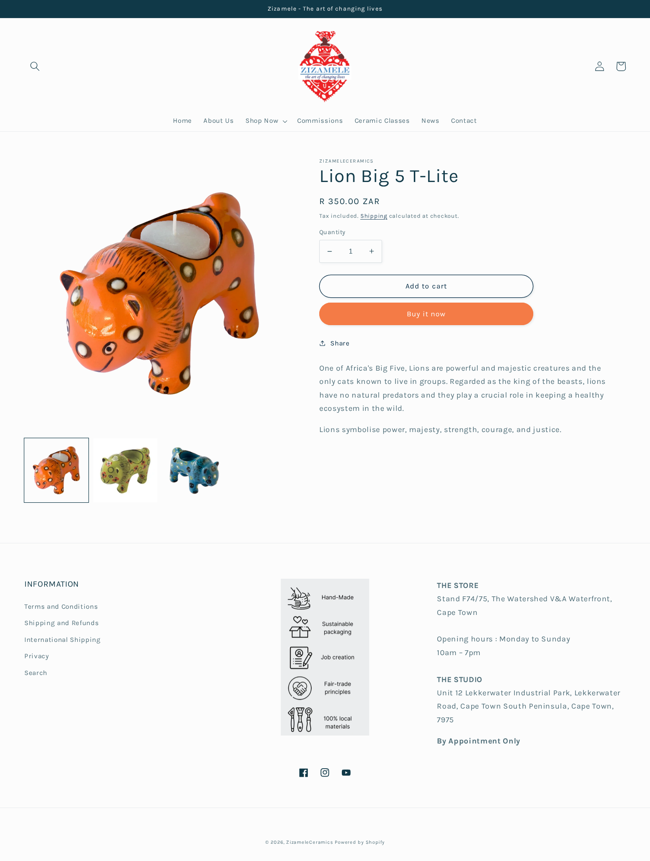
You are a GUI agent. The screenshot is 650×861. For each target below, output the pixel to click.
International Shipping (62, 640)
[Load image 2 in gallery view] (125, 470)
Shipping (373, 215)
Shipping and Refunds (61, 623)
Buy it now (426, 314)
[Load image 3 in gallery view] (194, 470)
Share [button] (339, 343)
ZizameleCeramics (309, 842)
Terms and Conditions (61, 607)
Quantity (332, 232)
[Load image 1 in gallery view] (56, 470)
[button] (35, 66)
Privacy (36, 656)
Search (35, 673)
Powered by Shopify (360, 842)
